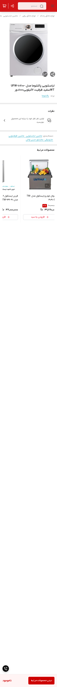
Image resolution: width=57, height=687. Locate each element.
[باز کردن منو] (51, 5)
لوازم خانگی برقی (29, 16)
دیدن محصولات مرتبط (41, 680)
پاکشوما (45, 95)
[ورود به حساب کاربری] (12, 6)
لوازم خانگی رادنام (47, 16)
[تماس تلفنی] (6, 668)
